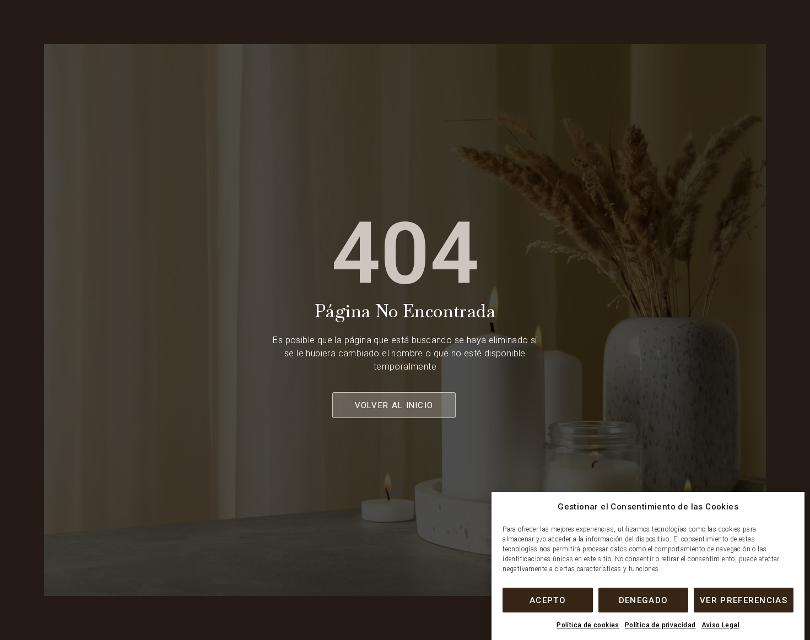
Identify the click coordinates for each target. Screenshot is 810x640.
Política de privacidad (660, 625)
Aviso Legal (720, 625)
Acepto (548, 600)
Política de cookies (588, 625)
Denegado (643, 600)
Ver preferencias (743, 600)
